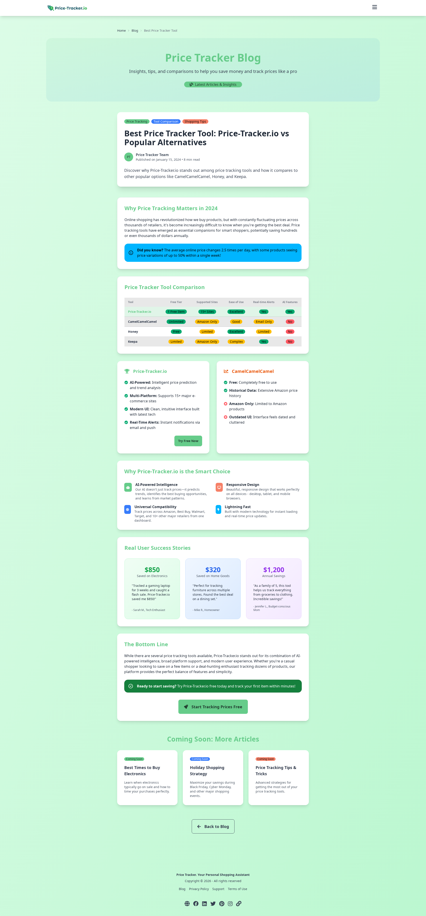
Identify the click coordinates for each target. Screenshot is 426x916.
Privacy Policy (199, 889)
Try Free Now (188, 441)
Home (121, 30)
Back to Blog (216, 826)
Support (218, 889)
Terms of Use (237, 889)
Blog (135, 30)
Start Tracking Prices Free (216, 706)
